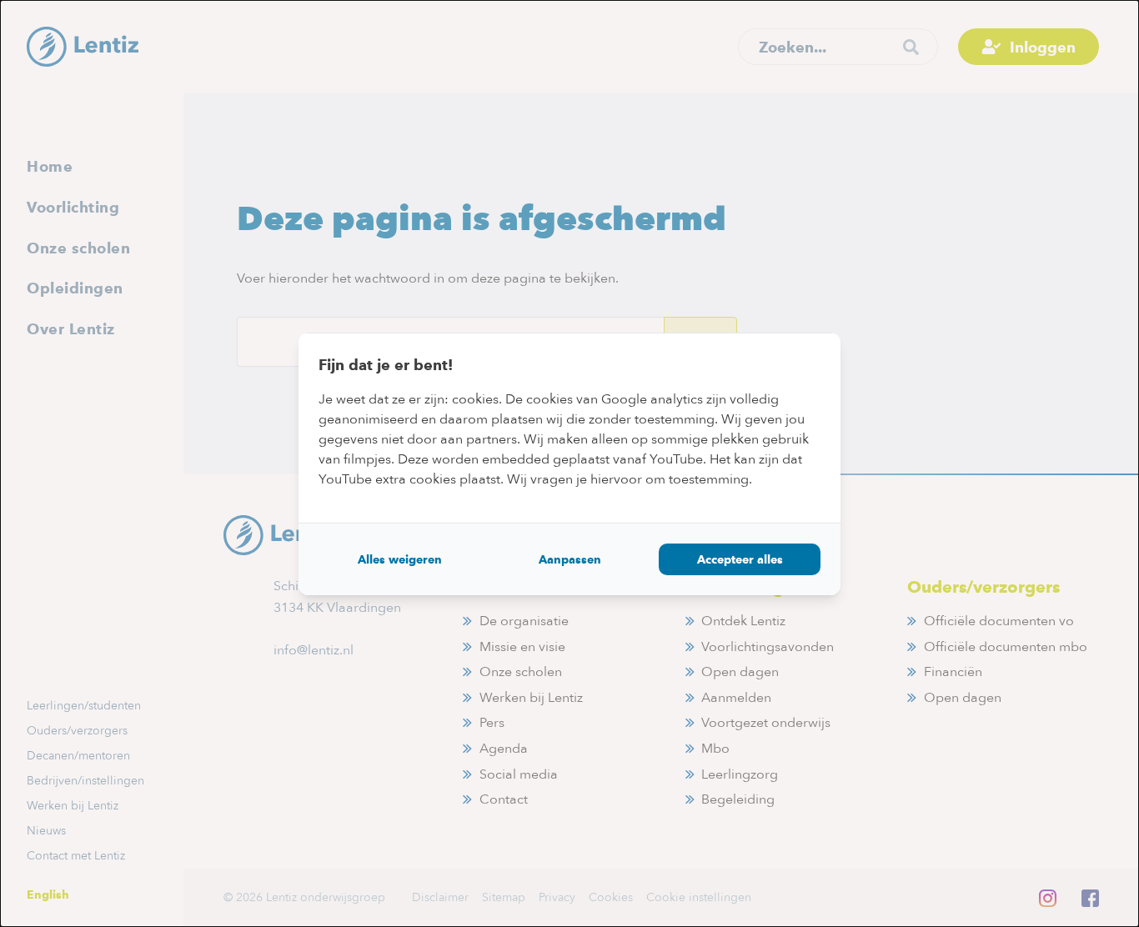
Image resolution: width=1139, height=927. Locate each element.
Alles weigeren (400, 559)
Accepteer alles (740, 559)
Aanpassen (570, 559)
